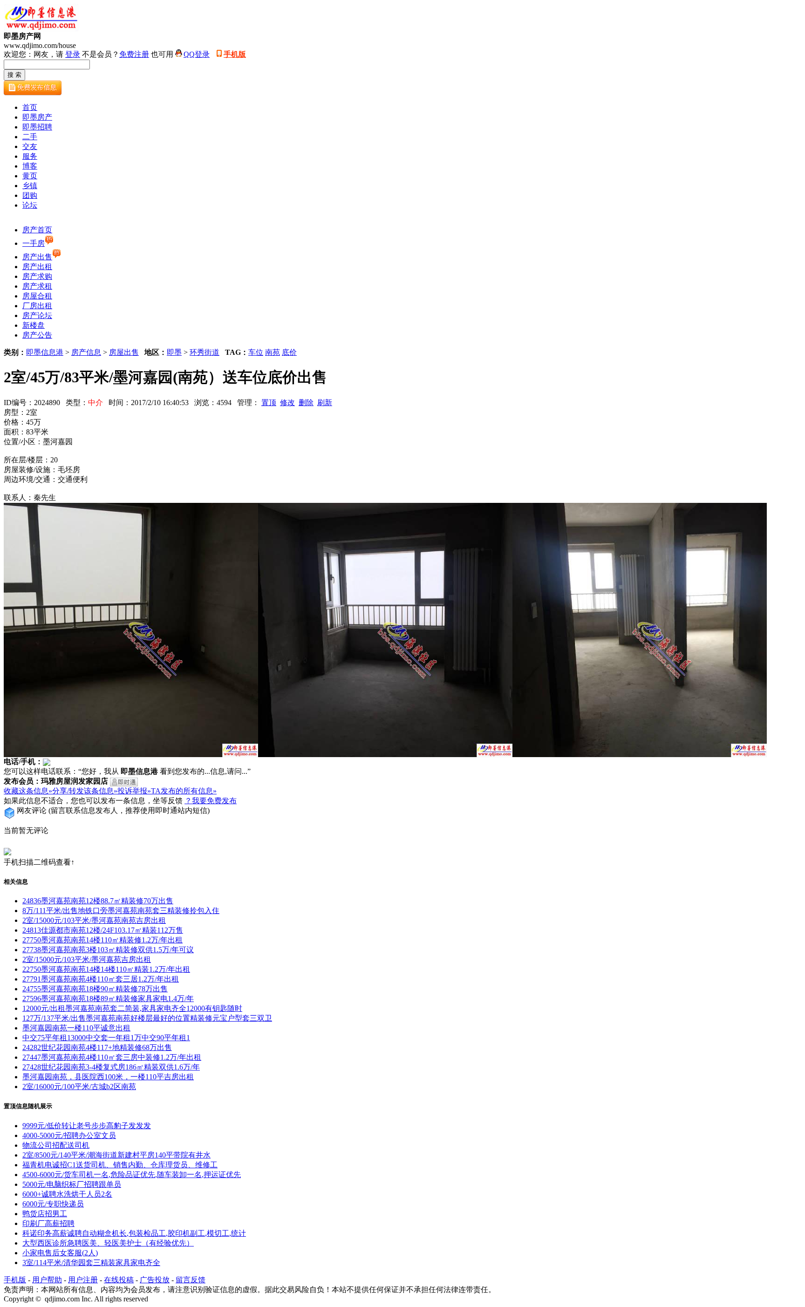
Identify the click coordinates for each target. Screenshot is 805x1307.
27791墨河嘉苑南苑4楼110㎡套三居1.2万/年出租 (100, 979)
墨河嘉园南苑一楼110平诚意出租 (76, 1028)
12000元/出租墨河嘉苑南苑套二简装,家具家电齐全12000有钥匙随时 (132, 1008)
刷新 (324, 402)
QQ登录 (197, 54)
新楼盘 (33, 325)
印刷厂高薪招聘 (48, 1223)
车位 (255, 352)
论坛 (29, 205)
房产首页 (37, 230)
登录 (72, 54)
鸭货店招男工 (44, 1214)
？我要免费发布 (210, 801)
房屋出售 (124, 352)
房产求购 (37, 276)
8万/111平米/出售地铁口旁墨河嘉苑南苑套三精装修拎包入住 (120, 910)
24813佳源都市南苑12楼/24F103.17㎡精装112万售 (102, 930)
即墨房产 (37, 117)
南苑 (272, 352)
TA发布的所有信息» (184, 791)
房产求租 (37, 286)
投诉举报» (134, 791)
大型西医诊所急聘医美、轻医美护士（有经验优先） (108, 1243)
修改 (287, 402)
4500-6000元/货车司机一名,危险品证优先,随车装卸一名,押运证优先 (131, 1174)
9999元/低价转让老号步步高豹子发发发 (86, 1126)
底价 (289, 352)
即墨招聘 (37, 127)
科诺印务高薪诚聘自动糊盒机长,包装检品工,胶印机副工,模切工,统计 (134, 1233)
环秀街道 (204, 352)
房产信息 (86, 352)
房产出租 (37, 267)
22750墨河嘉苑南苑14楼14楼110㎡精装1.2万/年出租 (106, 969)
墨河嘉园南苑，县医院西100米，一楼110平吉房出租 (108, 1077)
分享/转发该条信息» (84, 791)
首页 (29, 107)
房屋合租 (37, 296)
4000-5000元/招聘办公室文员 (69, 1135)
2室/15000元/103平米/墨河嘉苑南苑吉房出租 (94, 920)
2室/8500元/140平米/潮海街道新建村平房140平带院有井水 (116, 1155)
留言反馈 (190, 1280)
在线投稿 (119, 1280)
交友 (29, 146)
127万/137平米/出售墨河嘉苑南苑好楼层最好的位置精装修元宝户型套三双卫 (147, 1018)
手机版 (235, 54)
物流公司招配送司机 (55, 1145)
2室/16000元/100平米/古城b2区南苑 (79, 1086)
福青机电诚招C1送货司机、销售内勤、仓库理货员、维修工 (120, 1165)
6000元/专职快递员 (53, 1204)
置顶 (268, 402)
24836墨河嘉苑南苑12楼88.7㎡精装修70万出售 (97, 901)
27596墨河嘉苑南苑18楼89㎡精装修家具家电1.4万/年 (108, 998)
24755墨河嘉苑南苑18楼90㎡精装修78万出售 (95, 989)
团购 (29, 195)
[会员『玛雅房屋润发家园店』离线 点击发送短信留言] (124, 782)
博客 (29, 166)
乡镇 (29, 186)
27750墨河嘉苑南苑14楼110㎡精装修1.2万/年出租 (102, 940)
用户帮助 (47, 1280)
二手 (29, 137)
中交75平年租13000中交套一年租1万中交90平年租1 (106, 1038)
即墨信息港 (44, 352)
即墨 (174, 352)
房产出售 (37, 257)
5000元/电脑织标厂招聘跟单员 (71, 1184)
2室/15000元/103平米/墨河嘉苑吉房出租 (86, 959)
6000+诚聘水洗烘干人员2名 (67, 1194)
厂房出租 (37, 306)
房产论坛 (37, 315)
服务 (29, 156)
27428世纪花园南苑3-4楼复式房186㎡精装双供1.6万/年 (111, 1067)
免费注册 (134, 54)
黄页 (29, 176)
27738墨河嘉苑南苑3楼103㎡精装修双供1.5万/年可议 (108, 950)
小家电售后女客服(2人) (60, 1253)
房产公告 (37, 335)
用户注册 (83, 1280)
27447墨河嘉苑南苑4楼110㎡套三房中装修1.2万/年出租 (111, 1057)
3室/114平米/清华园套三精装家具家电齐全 (91, 1262)
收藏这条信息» (28, 791)
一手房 (33, 243)
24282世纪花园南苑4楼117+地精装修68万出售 (97, 1047)
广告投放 (155, 1280)
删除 (306, 402)
